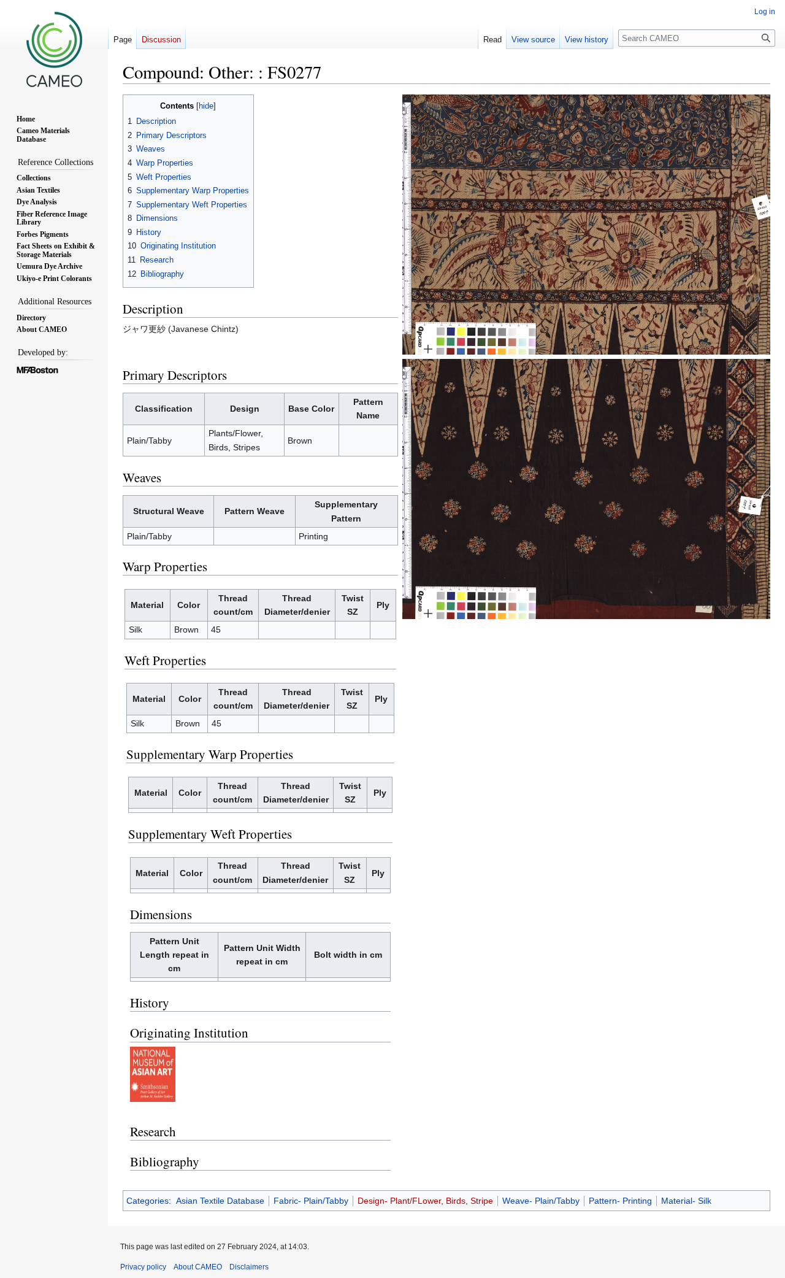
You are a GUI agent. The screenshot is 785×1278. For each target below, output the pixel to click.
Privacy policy (143, 1267)
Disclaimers (249, 1267)
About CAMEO (198, 1267)
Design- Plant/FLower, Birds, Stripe (425, 1201)
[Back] (586, 488)
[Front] (586, 224)
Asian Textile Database (220, 1201)
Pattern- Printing (620, 1201)
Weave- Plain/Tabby (541, 1201)
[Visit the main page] (54, 49)
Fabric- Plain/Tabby (311, 1201)
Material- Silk (686, 1201)
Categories (147, 1201)
